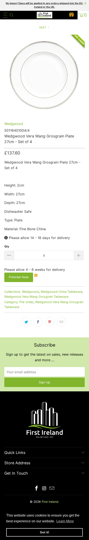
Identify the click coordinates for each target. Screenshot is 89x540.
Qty (6, 246)
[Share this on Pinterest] (49, 322)
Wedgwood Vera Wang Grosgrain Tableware (36, 296)
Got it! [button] (44, 532)
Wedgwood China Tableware (61, 291)
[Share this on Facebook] (38, 322)
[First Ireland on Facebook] (36, 489)
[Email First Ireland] (52, 489)
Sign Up (44, 382)
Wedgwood (13, 124)
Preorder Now (19, 277)
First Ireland (50, 501)
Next (43, 27)
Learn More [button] (65, 521)
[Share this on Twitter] (26, 322)
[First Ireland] (44, 15)
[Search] (11, 15)
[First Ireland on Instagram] (44, 489)
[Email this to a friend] (61, 322)
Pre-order (26, 302)
